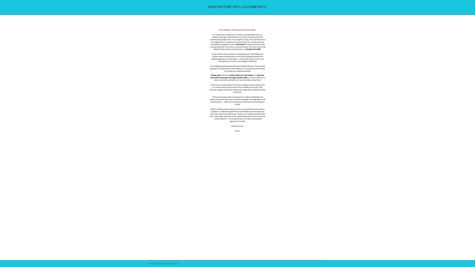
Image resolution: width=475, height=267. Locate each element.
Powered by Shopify (171, 264)
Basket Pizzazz (159, 264)
